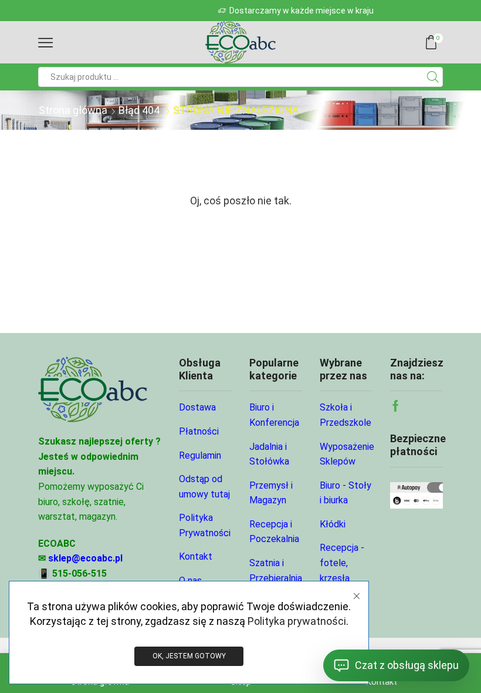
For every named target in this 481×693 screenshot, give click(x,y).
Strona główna (73, 110)
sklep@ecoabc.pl (85, 558)
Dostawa (197, 407)
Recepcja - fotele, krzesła (342, 562)
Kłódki (332, 524)
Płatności (199, 431)
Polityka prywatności (297, 621)
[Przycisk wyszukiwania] (433, 77)
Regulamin (200, 455)
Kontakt (195, 556)
